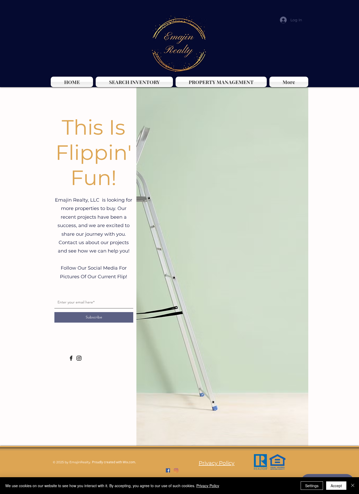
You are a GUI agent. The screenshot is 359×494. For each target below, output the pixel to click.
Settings (312, 485)
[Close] (353, 485)
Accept (336, 485)
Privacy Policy (207, 485)
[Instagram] (79, 358)
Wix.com (129, 462)
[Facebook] (71, 358)
